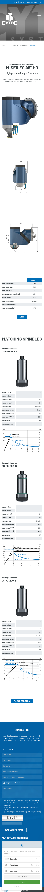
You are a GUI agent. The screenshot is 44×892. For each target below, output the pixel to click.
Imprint (22, 887)
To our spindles (22, 701)
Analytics (13, 871)
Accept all (22, 882)
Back (22, 317)
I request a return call (13, 783)
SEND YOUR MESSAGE (14, 830)
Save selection (22, 877)
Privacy (28, 887)
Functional (14, 865)
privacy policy (31, 800)
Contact (16, 887)
